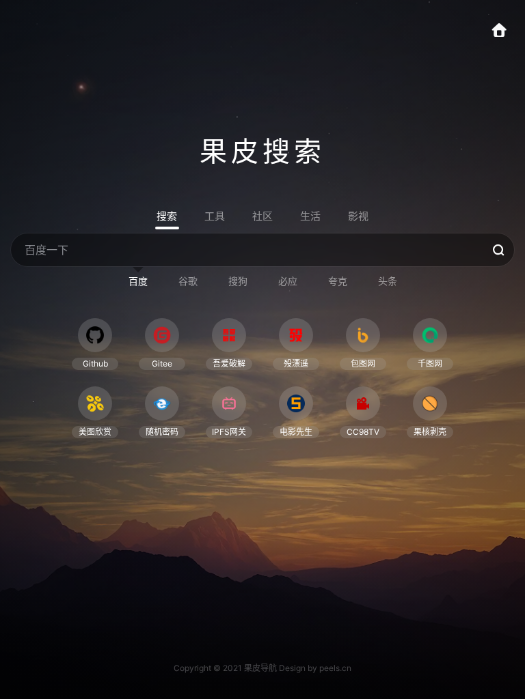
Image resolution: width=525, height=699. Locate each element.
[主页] (506, 32)
